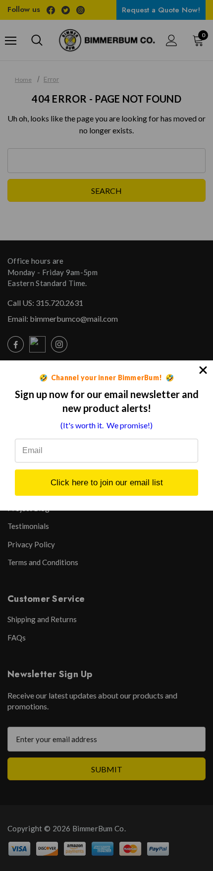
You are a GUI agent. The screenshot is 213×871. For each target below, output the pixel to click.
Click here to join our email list (107, 482)
